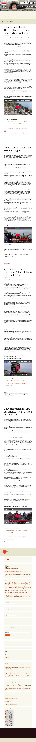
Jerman (10, 587)
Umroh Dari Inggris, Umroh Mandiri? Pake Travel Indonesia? (13, 572)
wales (7, 598)
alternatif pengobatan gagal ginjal (11, 582)
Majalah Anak (21, 16)
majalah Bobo (26, 592)
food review (11, 584)
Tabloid (16, 16)
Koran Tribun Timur (23, 590)
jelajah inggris (18, 586)
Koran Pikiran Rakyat (17, 588)
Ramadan (15, 595)
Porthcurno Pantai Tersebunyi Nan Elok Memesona (17, 380)
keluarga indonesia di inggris (23, 587)
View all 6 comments (7, 263)
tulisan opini (29, 595)
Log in (5, 654)
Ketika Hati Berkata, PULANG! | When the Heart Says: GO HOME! (13, 569)
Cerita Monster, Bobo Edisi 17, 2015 (10, 702)
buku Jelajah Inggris (22, 248)
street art (18, 595)
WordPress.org (7, 658)
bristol (15, 583)
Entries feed (6, 655)
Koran (12, 16)
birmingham (10, 583)
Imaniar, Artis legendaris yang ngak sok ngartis (11, 698)
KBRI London (15, 587)
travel (14, 35)
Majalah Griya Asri (8, 593)
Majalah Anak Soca (19, 592)
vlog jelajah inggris (27, 596)
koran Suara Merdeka (15, 590)
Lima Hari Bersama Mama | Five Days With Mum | (11, 667)
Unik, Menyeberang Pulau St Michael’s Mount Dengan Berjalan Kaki (18, 411)
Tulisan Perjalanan (19, 11)
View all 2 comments (7, 403)
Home (2, 11)
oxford (10, 595)
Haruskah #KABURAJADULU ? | (9, 675)
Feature (7, 584)
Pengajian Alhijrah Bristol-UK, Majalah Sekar (11, 704)
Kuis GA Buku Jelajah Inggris (9, 695)
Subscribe (7, 635)
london (13, 592)
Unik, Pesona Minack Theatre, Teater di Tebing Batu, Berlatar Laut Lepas (17, 30)
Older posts (8, 551)
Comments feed (7, 657)
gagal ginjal (17, 584)
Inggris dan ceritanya (8, 11)
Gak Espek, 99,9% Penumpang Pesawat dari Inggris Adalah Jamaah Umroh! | (15, 669)
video (22, 596)
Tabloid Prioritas (23, 595)
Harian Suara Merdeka (11, 586)
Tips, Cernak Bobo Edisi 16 (8, 701)
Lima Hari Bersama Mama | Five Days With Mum (11, 568)
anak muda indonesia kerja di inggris (22, 582)
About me (31, 11)
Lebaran (8, 592)
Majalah (9, 16)
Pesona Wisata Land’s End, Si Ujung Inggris (18, 128)
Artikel (6, 583)
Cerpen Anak (27, 16)
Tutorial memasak (17, 596)
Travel (14, 11)
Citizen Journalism (20, 583)
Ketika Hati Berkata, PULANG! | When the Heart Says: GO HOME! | (13, 664)
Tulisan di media (3, 16)
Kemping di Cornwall (18, 437)
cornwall (17, 35)
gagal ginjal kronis (22, 584)
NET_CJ (12, 35)
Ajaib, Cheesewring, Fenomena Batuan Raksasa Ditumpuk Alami (18, 272)
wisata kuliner (26, 11)
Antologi (28, 582)
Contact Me (6, 623)
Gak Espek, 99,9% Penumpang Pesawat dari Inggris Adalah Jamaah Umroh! (15, 571)
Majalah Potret (15, 593)
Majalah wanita (3, 18)
